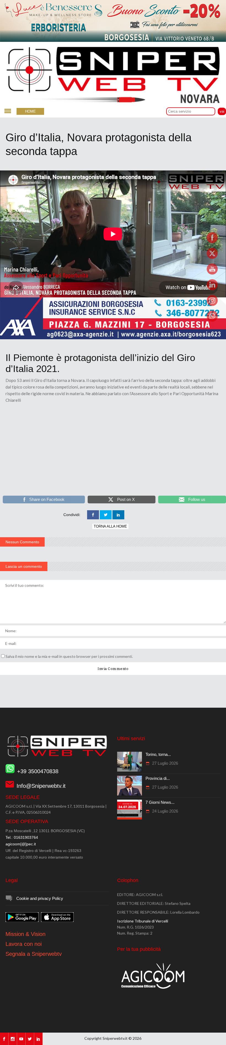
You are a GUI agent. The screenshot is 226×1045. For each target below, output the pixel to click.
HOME (30, 111)
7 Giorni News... (160, 802)
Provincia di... (158, 778)
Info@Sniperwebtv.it (41, 786)
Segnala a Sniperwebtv (34, 954)
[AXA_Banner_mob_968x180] (113, 338)
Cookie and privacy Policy (39, 898)
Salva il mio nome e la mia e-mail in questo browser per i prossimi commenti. (69, 656)
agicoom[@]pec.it (21, 844)
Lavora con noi (24, 944)
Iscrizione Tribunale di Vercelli (142, 921)
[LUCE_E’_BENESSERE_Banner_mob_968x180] (113, 40)
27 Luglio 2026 (164, 763)
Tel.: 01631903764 (22, 837)
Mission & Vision (25, 934)
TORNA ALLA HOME (110, 526)
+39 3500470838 (37, 771)
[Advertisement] (113, 453)
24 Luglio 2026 (164, 811)
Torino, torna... (158, 754)
